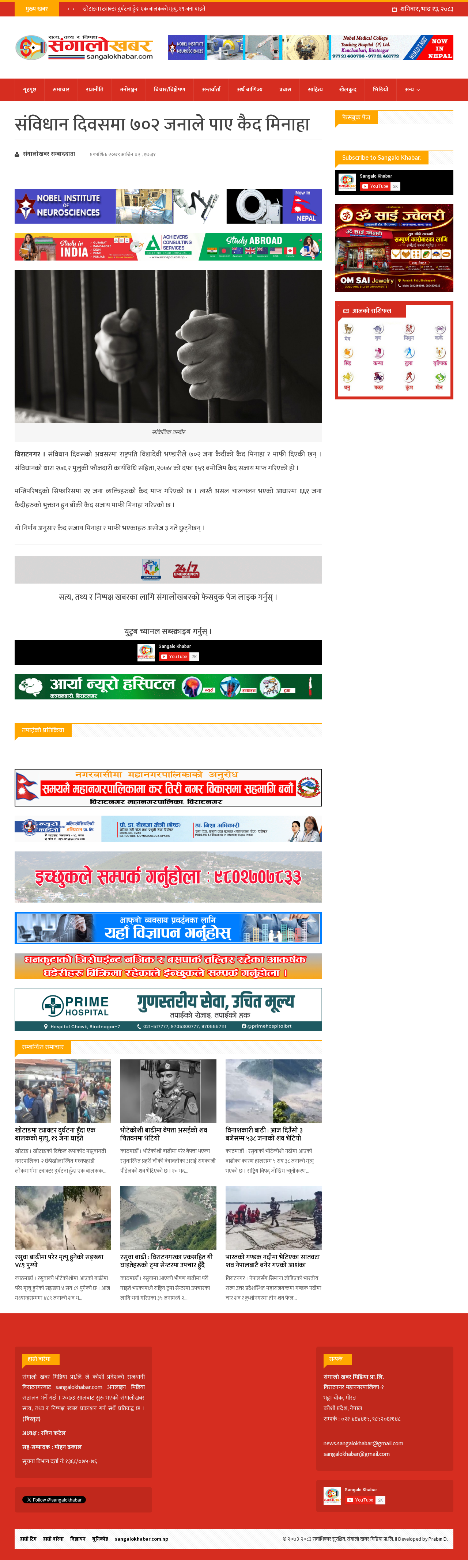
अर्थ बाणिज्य (250, 90)
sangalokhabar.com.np (141, 1539)
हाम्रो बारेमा (53, 1539)
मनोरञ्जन (128, 90)
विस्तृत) (32, 1419)
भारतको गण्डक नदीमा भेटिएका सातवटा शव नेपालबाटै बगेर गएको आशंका (273, 1261)
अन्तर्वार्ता (211, 90)
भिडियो (380, 90)
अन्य (409, 90)
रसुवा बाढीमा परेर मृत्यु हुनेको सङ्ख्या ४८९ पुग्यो (59, 1261)
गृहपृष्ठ (29, 90)
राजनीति (94, 90)
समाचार (61, 90)
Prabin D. (438, 1539)
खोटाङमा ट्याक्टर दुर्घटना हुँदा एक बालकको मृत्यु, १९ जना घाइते (144, 9)
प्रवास (285, 90)
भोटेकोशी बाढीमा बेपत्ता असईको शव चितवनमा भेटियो (163, 1134)
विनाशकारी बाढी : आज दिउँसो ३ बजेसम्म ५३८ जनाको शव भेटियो (264, 1134)
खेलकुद (347, 90)
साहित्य (315, 90)
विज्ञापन (78, 1539)
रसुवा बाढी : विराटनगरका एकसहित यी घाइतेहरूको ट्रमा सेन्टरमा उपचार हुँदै (166, 1261)
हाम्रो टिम (28, 1539)
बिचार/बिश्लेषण (169, 90)
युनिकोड (100, 1539)
